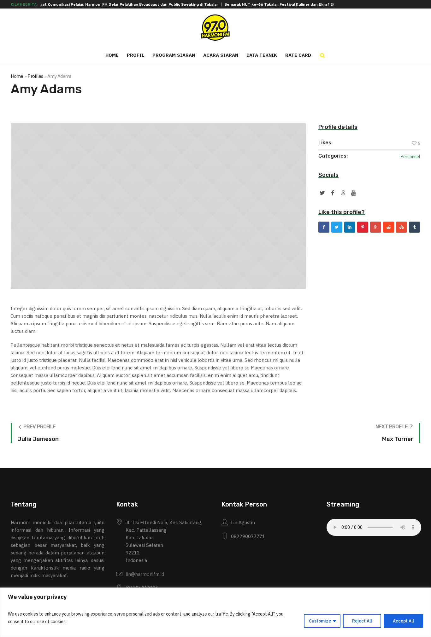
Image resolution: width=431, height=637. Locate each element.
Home (17, 76)
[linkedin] (349, 227)
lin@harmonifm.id (145, 574)
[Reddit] (388, 227)
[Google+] (375, 227)
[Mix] (401, 227)
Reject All (362, 621)
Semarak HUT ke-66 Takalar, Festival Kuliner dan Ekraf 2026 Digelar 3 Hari (270, 4)
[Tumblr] (414, 227)
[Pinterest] (362, 227)
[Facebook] (323, 227)
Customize (320, 621)
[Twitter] (336, 227)
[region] (215, 612)
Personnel (410, 156)
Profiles (35, 76)
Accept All (403, 621)
